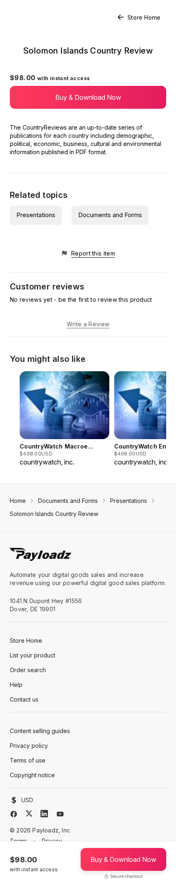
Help (16, 684)
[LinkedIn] (44, 813)
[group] (64, 419)
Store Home (143, 17)
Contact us (24, 699)
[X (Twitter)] (29, 813)
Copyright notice (32, 775)
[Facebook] (14, 814)
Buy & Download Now (88, 97)
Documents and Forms (110, 215)
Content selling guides (40, 730)
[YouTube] (60, 814)
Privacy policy (29, 745)
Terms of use (27, 760)
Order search (28, 669)
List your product (32, 655)
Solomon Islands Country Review (54, 513)
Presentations (35, 215)
